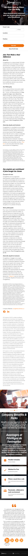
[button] (10, 410)
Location (5, 33)
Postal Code (6, 27)
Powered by (10, 553)
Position (5, 39)
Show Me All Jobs (13, 48)
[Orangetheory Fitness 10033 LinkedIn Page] (8, 312)
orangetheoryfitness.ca (18, 308)
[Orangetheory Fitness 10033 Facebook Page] (4, 312)
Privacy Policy (24, 553)
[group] (14, 399)
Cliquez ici (11, 276)
